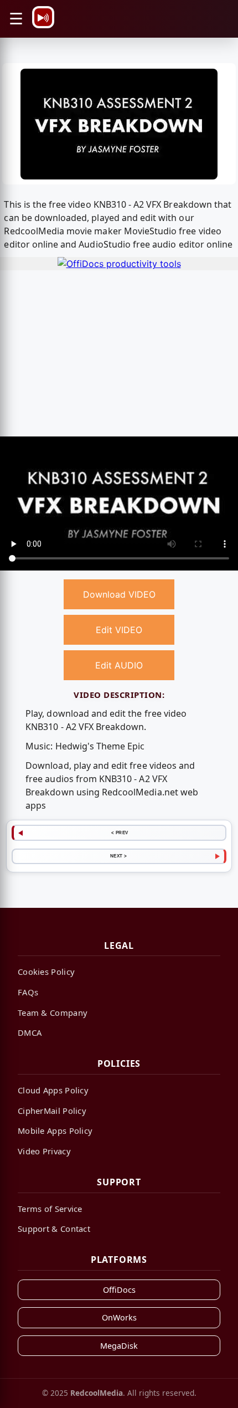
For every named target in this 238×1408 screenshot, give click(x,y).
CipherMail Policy (52, 1110)
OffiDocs (119, 1289)
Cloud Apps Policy (53, 1090)
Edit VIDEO (119, 629)
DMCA (30, 1032)
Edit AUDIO (119, 665)
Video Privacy (44, 1151)
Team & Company (52, 1012)
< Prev (119, 832)
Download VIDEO (119, 594)
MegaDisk (119, 1345)
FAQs (28, 992)
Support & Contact (54, 1228)
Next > (118, 856)
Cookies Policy (46, 971)
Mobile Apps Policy (55, 1130)
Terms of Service (50, 1208)
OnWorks (119, 1317)
